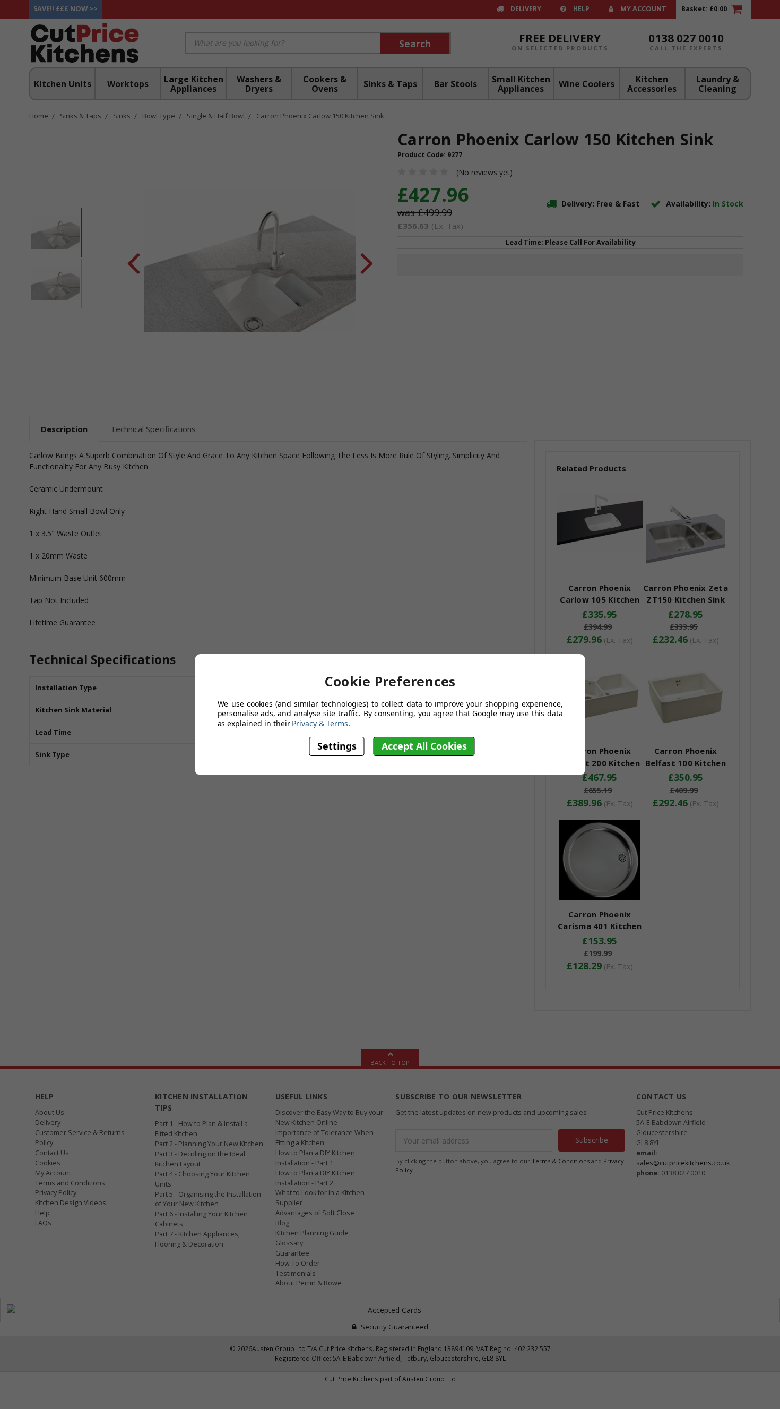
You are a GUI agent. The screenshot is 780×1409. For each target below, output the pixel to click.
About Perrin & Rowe (308, 1282)
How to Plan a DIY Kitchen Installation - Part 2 (315, 1178)
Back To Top (390, 1063)
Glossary (289, 1243)
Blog (282, 1222)
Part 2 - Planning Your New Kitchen (209, 1143)
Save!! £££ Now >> (65, 8)
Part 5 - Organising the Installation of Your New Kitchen (208, 1199)
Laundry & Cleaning (717, 83)
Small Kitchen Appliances (521, 83)
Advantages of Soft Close (314, 1212)
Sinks (122, 116)
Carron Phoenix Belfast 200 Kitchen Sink (599, 762)
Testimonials (295, 1273)
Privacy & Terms (320, 724)
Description (64, 429)
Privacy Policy (55, 1192)
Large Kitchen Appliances (193, 83)
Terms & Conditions (561, 1161)
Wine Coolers (586, 84)
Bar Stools (455, 84)
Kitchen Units (62, 84)
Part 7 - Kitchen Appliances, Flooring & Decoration (197, 1239)
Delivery (525, 8)
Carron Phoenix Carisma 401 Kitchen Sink (600, 926)
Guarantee (292, 1253)
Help (580, 8)
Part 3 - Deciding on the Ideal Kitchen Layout (200, 1159)
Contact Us (52, 1152)
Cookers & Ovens (324, 83)
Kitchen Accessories (652, 83)
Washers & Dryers (259, 83)
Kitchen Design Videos (70, 1202)
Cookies (47, 1162)
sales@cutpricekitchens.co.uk (683, 1162)
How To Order (297, 1263)
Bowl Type (158, 116)
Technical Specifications (153, 429)
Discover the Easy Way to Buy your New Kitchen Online (329, 1117)
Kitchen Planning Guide (312, 1233)
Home (38, 116)
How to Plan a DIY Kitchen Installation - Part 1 (315, 1157)
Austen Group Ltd (429, 1378)
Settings (337, 746)
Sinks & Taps (390, 84)
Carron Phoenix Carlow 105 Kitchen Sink (599, 599)
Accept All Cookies (424, 746)
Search (415, 43)
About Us (49, 1112)
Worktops (128, 84)
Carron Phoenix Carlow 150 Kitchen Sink (320, 116)
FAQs (43, 1222)
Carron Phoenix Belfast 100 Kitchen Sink (685, 762)
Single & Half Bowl (216, 116)
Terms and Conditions (70, 1183)
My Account (642, 8)
